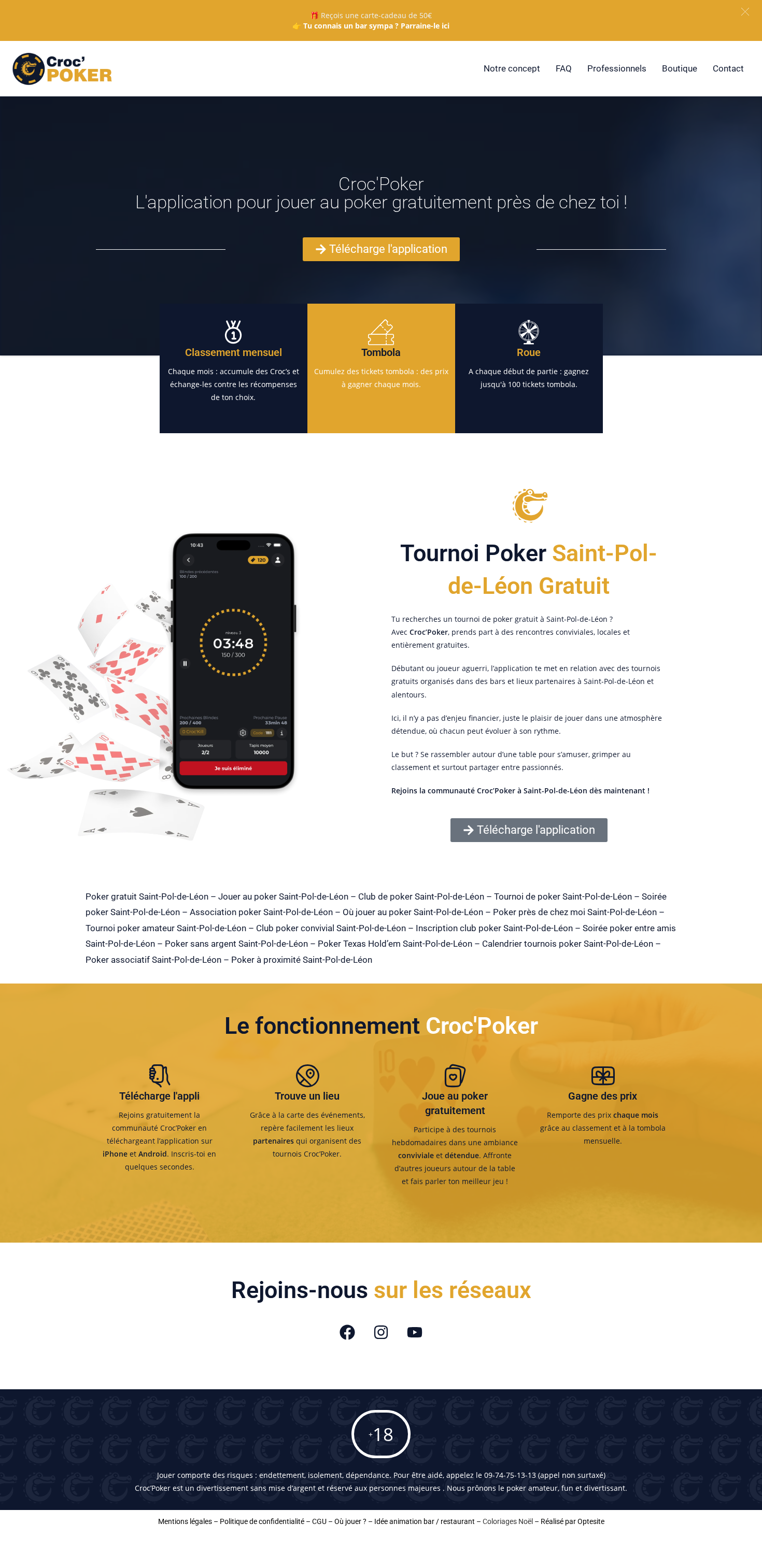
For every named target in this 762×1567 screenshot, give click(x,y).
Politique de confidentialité (262, 1521)
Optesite (590, 1521)
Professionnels (616, 68)
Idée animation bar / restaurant (424, 1521)
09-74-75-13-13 (510, 1475)
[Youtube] (414, 1332)
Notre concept (512, 68)
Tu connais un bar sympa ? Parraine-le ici (376, 26)
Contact (728, 68)
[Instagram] (381, 1332)
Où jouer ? (350, 1521)
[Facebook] (347, 1332)
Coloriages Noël (508, 1521)
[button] (745, 11)
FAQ (564, 68)
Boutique (679, 68)
